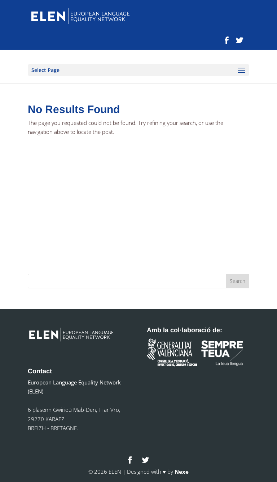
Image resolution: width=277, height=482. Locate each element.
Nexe (182, 471)
